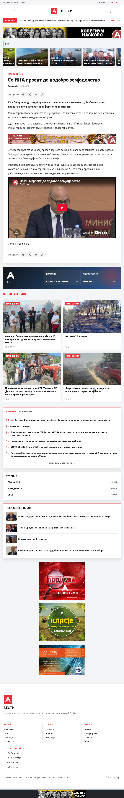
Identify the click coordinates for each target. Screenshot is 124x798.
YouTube (14, 762)
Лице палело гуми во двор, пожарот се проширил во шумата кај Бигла (46, 441)
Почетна (62, 274)
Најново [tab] (11, 411)
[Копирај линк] (42, 94)
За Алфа (50, 729)
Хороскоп (89, 737)
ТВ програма (91, 733)
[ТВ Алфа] (54, 11)
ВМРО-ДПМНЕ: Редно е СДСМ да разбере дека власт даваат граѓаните (46, 447)
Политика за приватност (35, 777)
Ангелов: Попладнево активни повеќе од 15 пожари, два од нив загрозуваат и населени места (62, 420)
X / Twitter (16, 757)
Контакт (50, 733)
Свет (6, 733)
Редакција (13, 86)
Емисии (99, 281)
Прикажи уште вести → (62, 463)
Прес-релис (9, 741)
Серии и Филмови (62, 281)
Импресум (50, 737)
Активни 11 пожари (19, 426)
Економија (8, 737)
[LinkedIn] (36, 94)
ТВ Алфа (101, 2)
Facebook (15, 753)
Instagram (15, 767)
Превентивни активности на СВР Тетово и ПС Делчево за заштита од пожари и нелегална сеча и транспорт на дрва (59, 433)
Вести (114, 2)
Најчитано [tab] (25, 411)
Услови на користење (13, 777)
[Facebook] (23, 94)
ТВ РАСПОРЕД (99, 274)
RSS (87, 741)
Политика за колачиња (59, 777)
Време (88, 729)
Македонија (15, 74)
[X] (29, 94)
